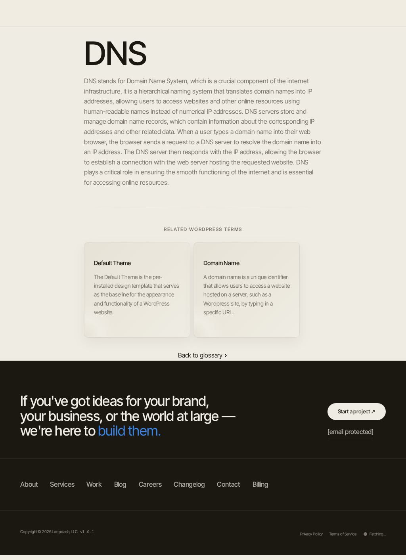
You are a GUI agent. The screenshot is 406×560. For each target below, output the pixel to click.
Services (329, 13)
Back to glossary (200, 355)
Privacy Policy (311, 533)
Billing (260, 484)
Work (302, 13)
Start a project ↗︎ (357, 411)
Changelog (189, 484)
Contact (228, 484)
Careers (150, 484)
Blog (356, 13)
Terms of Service (342, 533)
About (277, 13)
